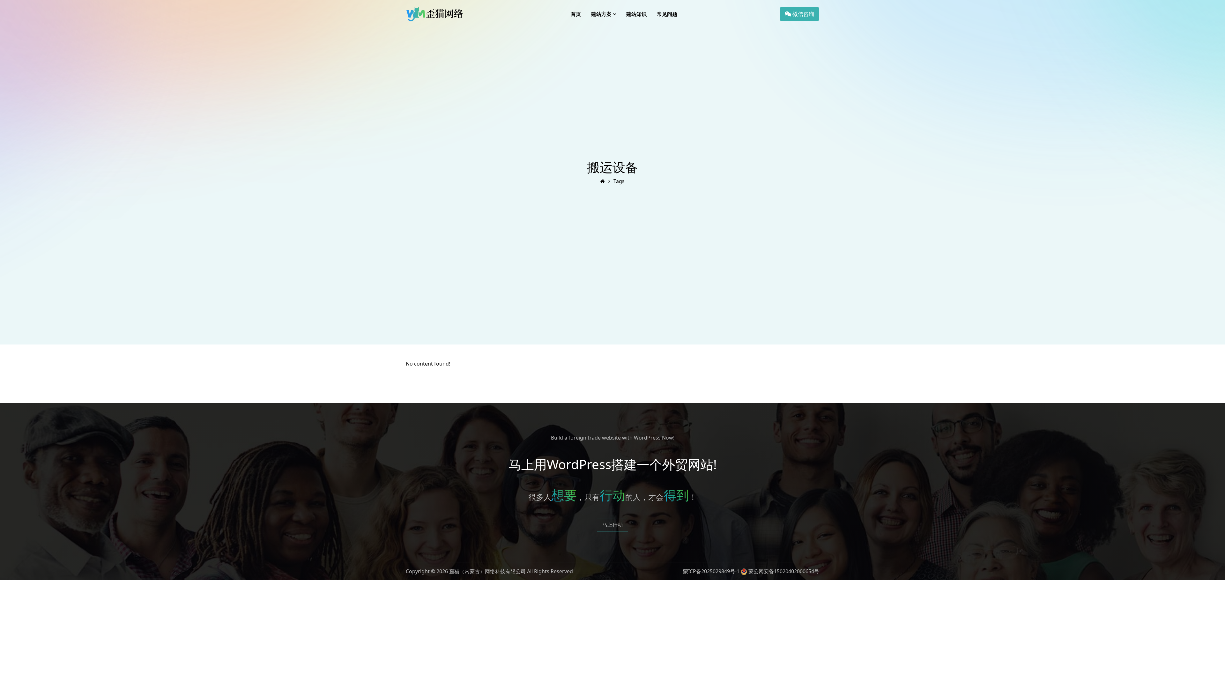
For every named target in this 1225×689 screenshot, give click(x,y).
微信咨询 (802, 14)
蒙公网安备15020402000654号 (783, 571)
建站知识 (636, 14)
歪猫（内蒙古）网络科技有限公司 (487, 571)
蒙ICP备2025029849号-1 (711, 571)
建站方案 (601, 14)
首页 (576, 14)
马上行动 (612, 524)
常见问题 (667, 14)
